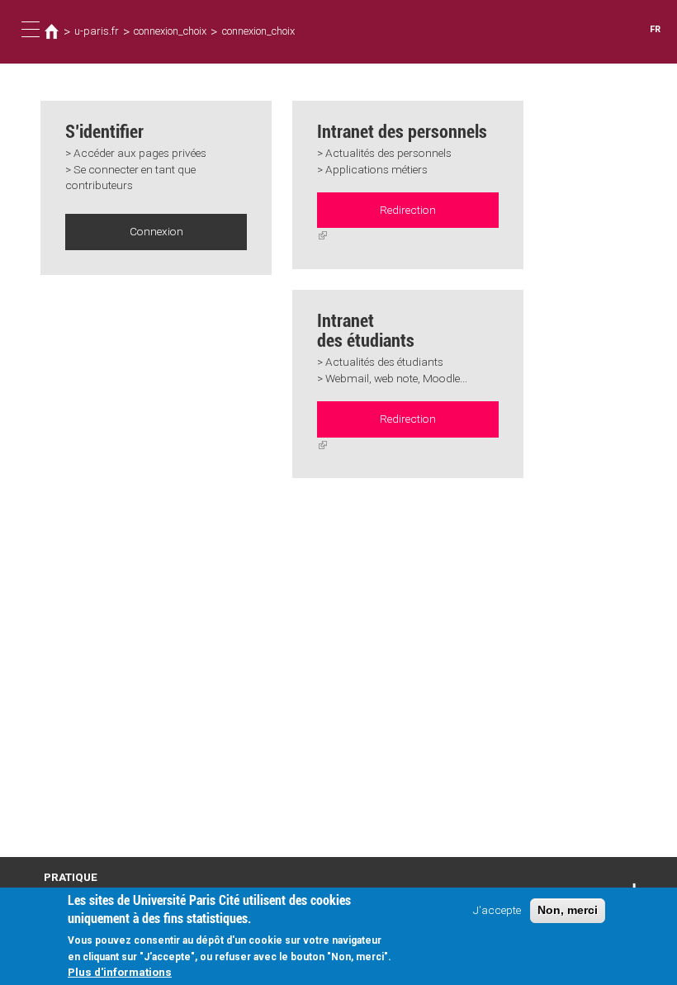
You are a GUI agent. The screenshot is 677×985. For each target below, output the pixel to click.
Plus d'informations (120, 971)
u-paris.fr (96, 31)
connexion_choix (170, 31)
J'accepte (497, 909)
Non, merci (567, 910)
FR (655, 29)
